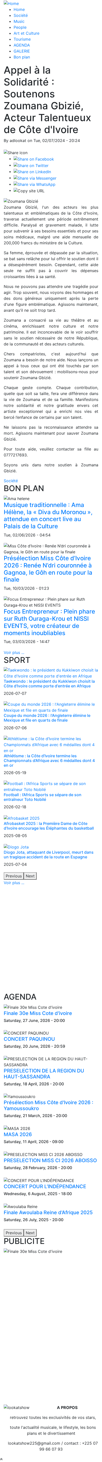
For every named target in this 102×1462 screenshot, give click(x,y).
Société (21, 15)
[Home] (11, 2)
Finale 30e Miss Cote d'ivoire (38, 1013)
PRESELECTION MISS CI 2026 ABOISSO (50, 1160)
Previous (14, 875)
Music (19, 21)
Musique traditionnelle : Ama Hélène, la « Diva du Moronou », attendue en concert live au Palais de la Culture (48, 515)
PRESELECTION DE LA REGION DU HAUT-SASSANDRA (44, 1074)
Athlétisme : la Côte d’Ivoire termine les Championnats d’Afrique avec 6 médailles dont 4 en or (49, 760)
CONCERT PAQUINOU (29, 1039)
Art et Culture (26, 33)
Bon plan (22, 57)
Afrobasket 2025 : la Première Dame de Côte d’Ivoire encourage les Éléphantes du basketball (49, 826)
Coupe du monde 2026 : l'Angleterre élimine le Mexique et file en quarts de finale (47, 718)
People (20, 27)
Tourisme (22, 39)
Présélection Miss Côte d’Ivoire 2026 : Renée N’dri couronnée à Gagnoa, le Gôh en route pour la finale (48, 569)
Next (30, 875)
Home (19, 9)
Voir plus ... (14, 652)
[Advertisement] (51, 939)
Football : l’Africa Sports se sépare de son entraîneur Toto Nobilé (42, 797)
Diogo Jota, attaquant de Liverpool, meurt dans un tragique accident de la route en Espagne (49, 854)
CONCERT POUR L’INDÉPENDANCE (45, 1186)
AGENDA (22, 45)
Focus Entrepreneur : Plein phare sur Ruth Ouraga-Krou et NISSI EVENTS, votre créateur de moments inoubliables (49, 622)
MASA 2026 (18, 1134)
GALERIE (22, 51)
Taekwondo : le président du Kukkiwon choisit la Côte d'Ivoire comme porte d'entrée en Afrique (49, 683)
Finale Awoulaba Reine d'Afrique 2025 (48, 1212)
